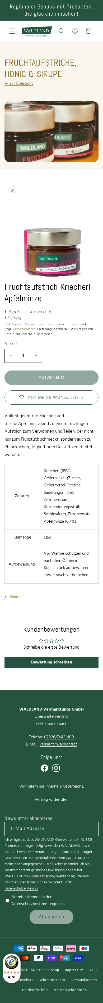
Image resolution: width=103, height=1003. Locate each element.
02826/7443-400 (59, 737)
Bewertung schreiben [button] (51, 662)
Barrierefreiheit (35, 990)
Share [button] (15, 597)
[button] (12, 31)
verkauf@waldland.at (58, 744)
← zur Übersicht (18, 83)
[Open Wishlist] (75, 31)
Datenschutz (23, 980)
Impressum (74, 970)
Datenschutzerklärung (21, 888)
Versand (31, 324)
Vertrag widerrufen (51, 799)
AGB (93, 970)
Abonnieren (51, 916)
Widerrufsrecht (52, 980)
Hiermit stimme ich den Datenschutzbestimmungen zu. (38, 900)
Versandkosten (24, 329)
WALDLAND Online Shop (39, 970)
